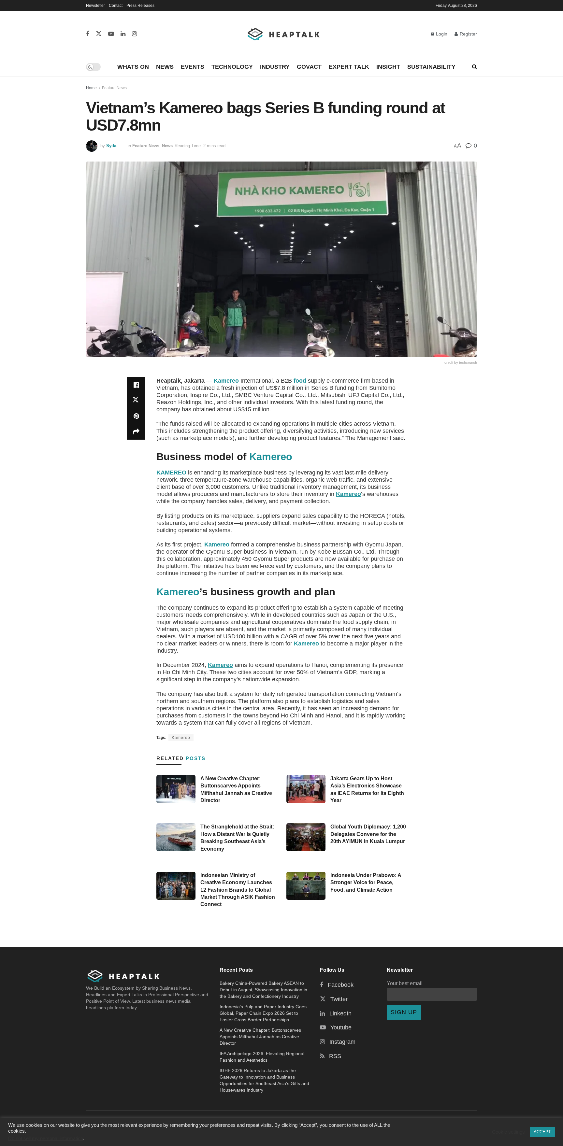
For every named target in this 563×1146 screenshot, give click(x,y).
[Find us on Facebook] (87, 34)
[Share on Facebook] (136, 385)
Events (192, 67)
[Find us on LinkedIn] (123, 34)
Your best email (405, 983)
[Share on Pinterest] (136, 416)
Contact (116, 5)
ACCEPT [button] (542, 1131)
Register (467, 33)
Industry (275, 67)
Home (91, 88)
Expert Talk (349, 67)
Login (441, 33)
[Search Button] (474, 67)
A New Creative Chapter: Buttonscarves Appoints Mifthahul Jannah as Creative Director (260, 1036)
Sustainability (431, 67)
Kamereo (226, 380)
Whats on (133, 67)
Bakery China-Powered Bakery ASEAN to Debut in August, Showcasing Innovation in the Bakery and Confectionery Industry (263, 990)
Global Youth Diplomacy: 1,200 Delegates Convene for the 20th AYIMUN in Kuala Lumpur (368, 834)
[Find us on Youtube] (111, 34)
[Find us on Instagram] (134, 34)
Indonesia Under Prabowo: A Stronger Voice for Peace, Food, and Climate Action (365, 882)
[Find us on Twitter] (99, 34)
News (165, 67)
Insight (388, 67)
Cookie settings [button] (508, 1132)
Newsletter (95, 5)
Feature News (114, 88)
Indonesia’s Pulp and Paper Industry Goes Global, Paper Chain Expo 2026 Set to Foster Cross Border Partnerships (263, 1013)
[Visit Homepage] (284, 34)
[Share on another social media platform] (136, 432)
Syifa (111, 145)
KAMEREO (171, 472)
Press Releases (140, 5)
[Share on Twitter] (136, 400)
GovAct (309, 67)
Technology (232, 67)
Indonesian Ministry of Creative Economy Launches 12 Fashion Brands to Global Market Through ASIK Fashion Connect (237, 889)
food (300, 380)
